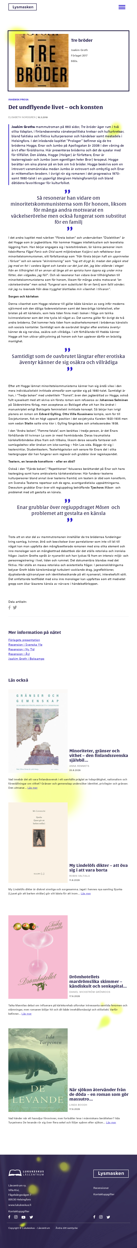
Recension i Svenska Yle (25, 644)
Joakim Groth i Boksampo (26, 658)
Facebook (10, 608)
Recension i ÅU (19, 654)
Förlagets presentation (24, 640)
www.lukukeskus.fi (19, 1205)
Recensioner (101, 1188)
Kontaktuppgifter (18, 1211)
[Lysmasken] (22, 9)
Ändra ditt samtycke (67, 1227)
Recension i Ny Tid (21, 649)
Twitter (15, 608)
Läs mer (33, 788)
